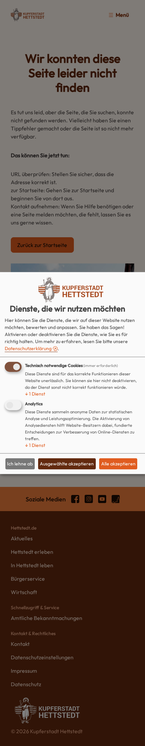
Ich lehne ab (20, 464)
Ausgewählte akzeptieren (67, 464)
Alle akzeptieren (118, 464)
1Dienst (35, 393)
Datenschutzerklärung (28, 348)
